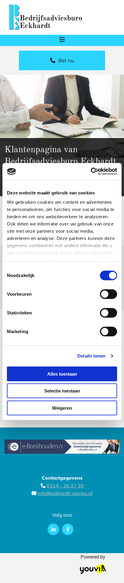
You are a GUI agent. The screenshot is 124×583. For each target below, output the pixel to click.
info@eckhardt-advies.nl (65, 493)
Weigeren (62, 407)
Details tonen (91, 355)
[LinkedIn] (53, 529)
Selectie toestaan (62, 390)
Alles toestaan (62, 373)
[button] (62, 40)
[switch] (108, 294)
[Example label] (67, 529)
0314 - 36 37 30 (65, 486)
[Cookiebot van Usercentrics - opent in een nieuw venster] (90, 171)
